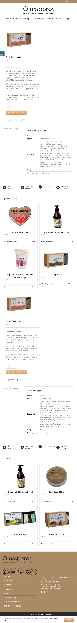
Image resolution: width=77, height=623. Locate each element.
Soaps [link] (21, 380)
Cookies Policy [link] (54, 618)
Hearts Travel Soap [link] (20, 232)
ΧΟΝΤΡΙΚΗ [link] (7, 593)
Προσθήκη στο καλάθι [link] (16, 112)
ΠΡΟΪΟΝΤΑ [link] (8, 576)
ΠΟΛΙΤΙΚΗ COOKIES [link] (10, 598)
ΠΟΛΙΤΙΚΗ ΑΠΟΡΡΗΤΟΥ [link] (12, 602)
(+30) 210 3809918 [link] (52, 582)
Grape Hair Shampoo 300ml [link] (56, 232)
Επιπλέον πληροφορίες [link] (11, 129)
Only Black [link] (57, 274)
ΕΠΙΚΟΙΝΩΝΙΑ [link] (9, 589)
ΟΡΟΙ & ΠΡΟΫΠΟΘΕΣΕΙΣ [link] (12, 606)
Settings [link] (5, 620)
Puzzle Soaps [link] (20, 534)
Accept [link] (69, 619)
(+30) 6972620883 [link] (52, 584)
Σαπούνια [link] (18, 120)
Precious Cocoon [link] (56, 534)
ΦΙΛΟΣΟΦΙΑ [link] (8, 581)
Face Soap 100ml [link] (56, 492)
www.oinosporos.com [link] (52, 589)
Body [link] (16, 380)
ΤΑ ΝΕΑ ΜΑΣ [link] (8, 585)
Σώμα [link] (24, 120)
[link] (2, 53)
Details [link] (34, 241)
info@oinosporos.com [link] (53, 586)
